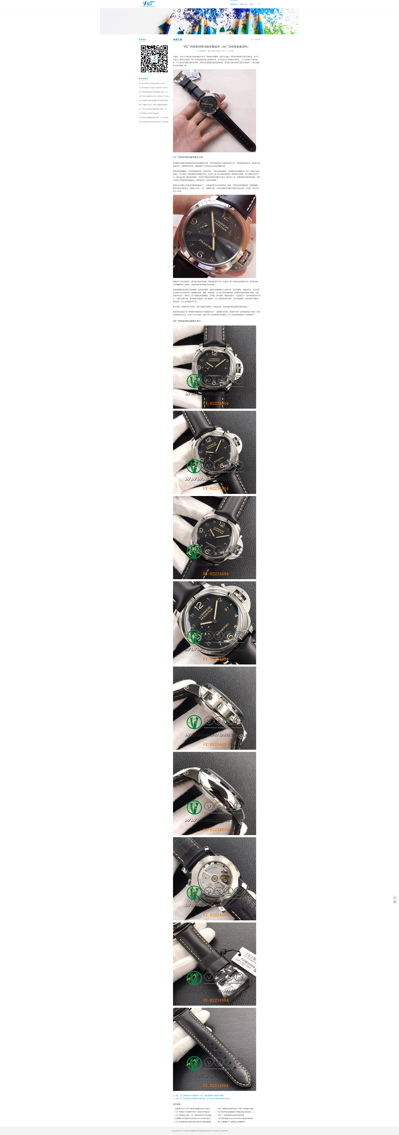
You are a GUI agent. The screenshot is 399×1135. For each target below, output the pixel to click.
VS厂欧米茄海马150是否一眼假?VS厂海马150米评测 (154, 87)
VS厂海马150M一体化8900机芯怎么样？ (152, 83)
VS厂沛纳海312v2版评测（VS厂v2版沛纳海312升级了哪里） (202, 1095)
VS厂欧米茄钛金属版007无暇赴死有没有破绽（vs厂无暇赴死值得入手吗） (236, 1112)
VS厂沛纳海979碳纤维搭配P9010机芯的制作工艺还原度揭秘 (154, 100)
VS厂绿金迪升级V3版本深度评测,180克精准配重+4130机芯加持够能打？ (193, 1122)
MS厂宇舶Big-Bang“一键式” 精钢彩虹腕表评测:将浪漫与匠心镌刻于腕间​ (154, 105)
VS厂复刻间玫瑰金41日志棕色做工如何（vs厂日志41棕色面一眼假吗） (154, 92)
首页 (251, 4)
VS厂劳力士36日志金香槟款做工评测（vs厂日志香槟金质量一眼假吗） (154, 109)
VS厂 (175, 157)
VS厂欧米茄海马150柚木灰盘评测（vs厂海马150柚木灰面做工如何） (205, 1098)
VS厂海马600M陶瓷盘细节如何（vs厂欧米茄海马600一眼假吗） (154, 117)
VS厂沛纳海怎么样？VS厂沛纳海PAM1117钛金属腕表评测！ (193, 1115)
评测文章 (233, 4)
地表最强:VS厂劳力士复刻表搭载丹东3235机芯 (192, 1109)
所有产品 (243, 4)
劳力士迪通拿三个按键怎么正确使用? (231, 1122)
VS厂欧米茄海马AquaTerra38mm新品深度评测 (235, 1118)
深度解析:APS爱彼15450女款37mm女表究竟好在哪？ (193, 1118)
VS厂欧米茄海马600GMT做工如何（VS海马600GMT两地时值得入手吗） (154, 122)
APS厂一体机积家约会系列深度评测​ (231, 1115)
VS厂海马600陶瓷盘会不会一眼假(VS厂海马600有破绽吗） (154, 96)
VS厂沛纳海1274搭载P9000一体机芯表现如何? (192, 1112)
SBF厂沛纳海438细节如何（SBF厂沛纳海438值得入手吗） (236, 1109)
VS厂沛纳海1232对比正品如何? (149, 113)
